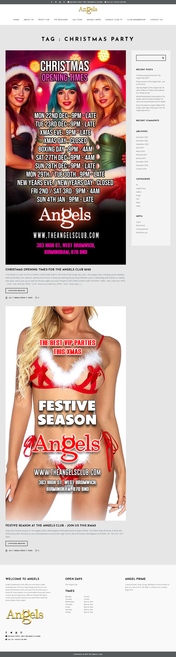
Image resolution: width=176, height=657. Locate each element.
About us (29, 20)
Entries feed (140, 225)
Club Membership (136, 20)
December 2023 (142, 141)
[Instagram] (64, 2)
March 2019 (140, 151)
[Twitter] (56, 2)
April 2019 (140, 148)
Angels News (94, 20)
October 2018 (141, 169)
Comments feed (142, 229)
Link (137, 199)
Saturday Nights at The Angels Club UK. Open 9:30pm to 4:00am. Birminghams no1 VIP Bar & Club (150, 90)
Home (16, 20)
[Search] (163, 58)
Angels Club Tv (114, 20)
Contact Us (156, 20)
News (138, 202)
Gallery (138, 192)
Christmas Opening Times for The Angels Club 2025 (48, 269)
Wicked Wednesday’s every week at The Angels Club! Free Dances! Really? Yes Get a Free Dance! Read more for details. (151, 99)
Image (138, 195)
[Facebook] (51, 2)
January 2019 (141, 158)
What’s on (43, 20)
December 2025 (142, 137)
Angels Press (19, 298)
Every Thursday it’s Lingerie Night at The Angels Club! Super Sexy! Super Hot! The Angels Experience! (150, 108)
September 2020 (142, 144)
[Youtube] (60, 2)
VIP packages (61, 20)
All (10, 298)
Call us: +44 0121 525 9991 (116, 2)
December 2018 (142, 162)
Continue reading (16, 290)
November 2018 (142, 165)
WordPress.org (141, 232)
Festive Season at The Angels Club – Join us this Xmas (51, 525)
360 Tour (77, 20)
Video (30, 298)
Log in (138, 222)
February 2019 (141, 155)
